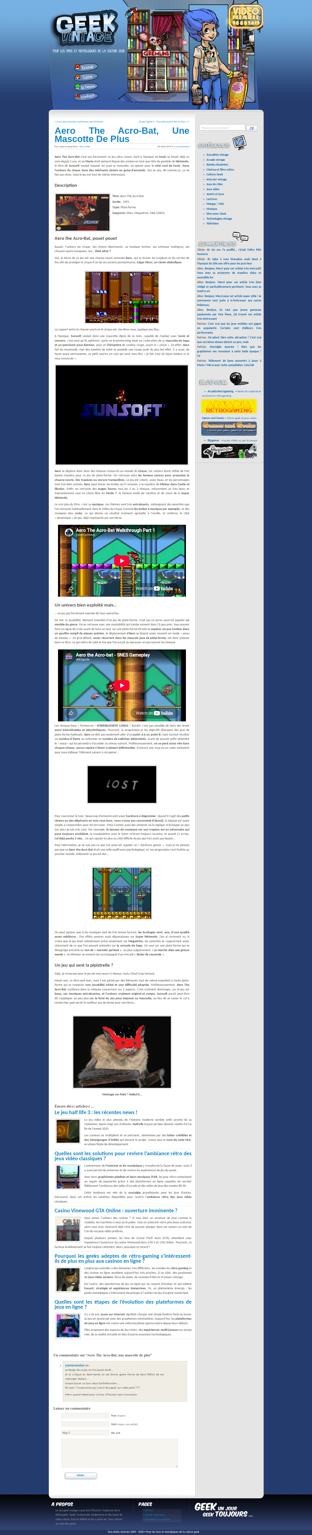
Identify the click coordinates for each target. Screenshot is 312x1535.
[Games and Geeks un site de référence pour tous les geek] (230, 435)
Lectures (211, 199)
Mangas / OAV (215, 204)
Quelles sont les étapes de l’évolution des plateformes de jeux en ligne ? (123, 1305)
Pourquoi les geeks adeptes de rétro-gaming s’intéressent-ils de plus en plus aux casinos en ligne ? (123, 1259)
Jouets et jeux (215, 194)
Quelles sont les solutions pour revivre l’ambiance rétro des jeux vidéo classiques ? (123, 1156)
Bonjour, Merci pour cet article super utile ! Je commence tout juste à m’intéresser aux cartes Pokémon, (229, 301)
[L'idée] (84, 77)
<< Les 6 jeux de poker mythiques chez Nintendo (79, 122)
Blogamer (213, 440)
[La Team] (84, 87)
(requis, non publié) (124, 1424)
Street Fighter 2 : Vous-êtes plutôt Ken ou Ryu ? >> (164, 122)
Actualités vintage (217, 154)
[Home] (84, 67)
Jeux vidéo (84, 146)
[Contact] (84, 97)
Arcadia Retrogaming (220, 391)
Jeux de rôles (214, 184)
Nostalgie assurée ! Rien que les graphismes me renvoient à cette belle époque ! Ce (229, 351)
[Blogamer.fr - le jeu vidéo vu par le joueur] (230, 458)
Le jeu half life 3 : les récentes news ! (96, 1113)
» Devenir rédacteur (153, 1515)
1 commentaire (181, 146)
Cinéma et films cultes (220, 169)
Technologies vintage (219, 218)
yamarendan (75, 1365)
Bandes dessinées (217, 164)
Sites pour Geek (216, 213)
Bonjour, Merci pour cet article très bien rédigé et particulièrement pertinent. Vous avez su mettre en (229, 287)
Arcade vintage (215, 159)
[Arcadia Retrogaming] (230, 413)
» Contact (148, 1510)
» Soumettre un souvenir (156, 1519)
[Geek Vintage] (85, 49)
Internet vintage (216, 179)
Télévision (212, 223)
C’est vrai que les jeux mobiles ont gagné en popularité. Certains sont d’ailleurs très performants (229, 328)
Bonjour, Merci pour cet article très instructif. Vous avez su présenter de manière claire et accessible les (229, 273)
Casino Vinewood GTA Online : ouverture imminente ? (116, 1211)
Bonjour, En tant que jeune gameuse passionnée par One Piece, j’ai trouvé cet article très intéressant (229, 314)
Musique (211, 209)
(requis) (118, 1415)
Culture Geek (214, 174)
